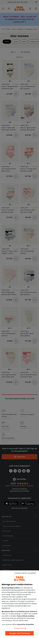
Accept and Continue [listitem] (19, 633)
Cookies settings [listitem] (20, 628)
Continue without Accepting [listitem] (25, 573)
